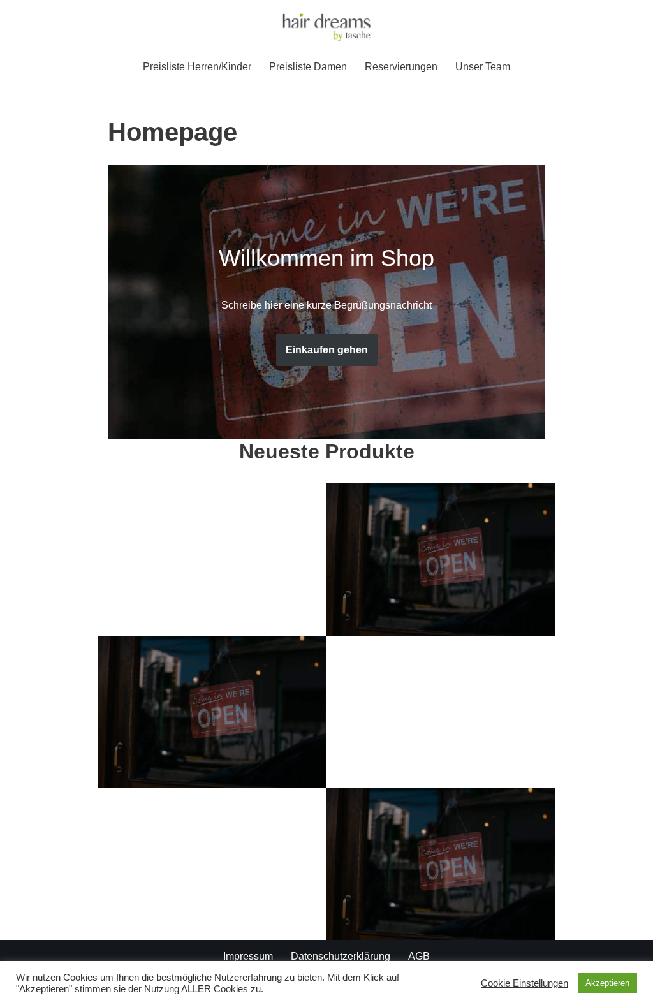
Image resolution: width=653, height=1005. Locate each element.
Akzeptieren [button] (607, 983)
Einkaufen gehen (327, 349)
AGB (419, 956)
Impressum (248, 956)
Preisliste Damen (308, 66)
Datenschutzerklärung (340, 956)
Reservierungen (401, 66)
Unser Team (482, 66)
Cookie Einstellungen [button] (524, 983)
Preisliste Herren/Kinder (197, 66)
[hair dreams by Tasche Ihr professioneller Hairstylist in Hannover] (326, 26)
